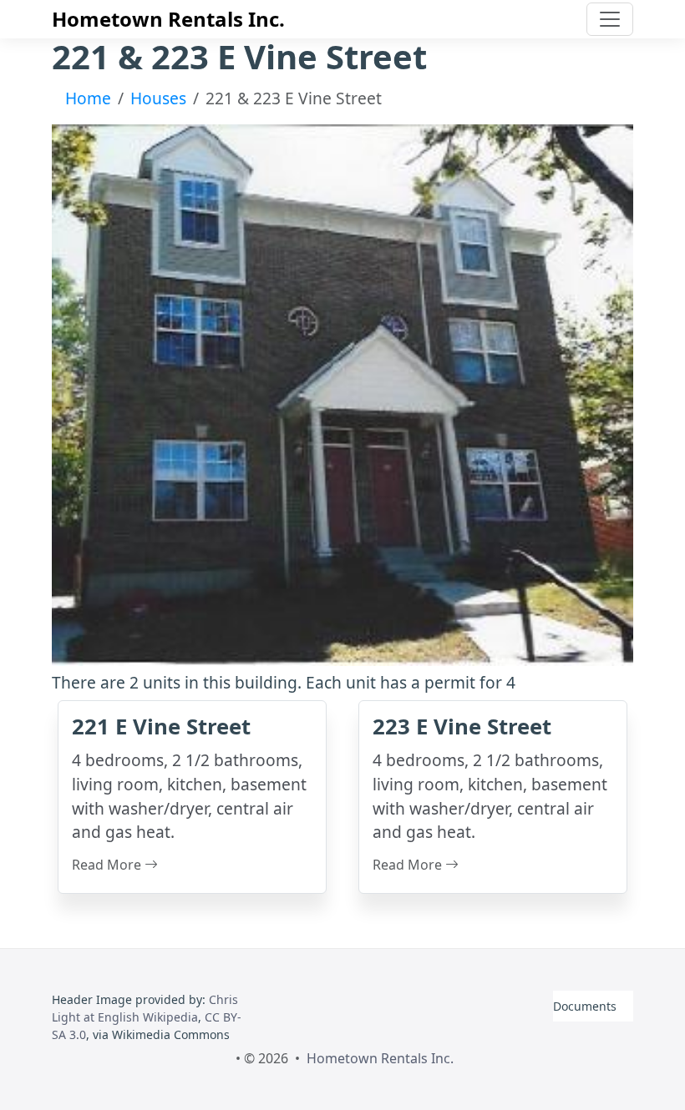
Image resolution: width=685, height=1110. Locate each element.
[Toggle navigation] (609, 19)
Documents (584, 1006)
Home (88, 98)
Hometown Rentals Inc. (168, 19)
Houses (158, 98)
